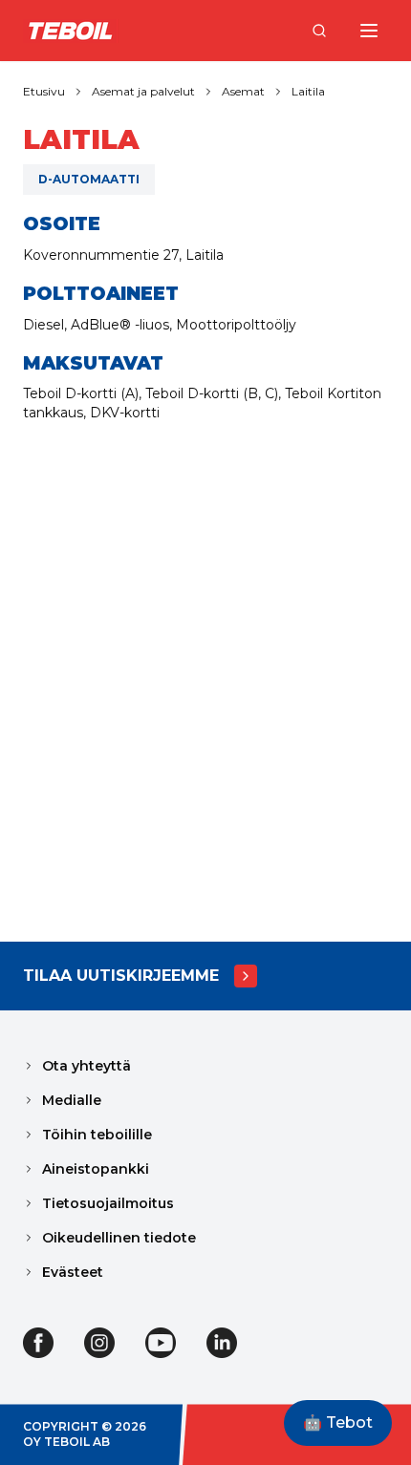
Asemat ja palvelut (143, 91)
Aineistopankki (95, 1169)
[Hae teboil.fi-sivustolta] (319, 30)
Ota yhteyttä (86, 1065)
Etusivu (44, 91)
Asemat (243, 91)
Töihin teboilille (97, 1134)
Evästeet (72, 1272)
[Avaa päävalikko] (369, 30)
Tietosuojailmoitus (108, 1203)
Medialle (71, 1100)
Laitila (308, 91)
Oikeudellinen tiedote (119, 1237)
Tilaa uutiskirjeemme (121, 975)
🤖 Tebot (338, 1422)
